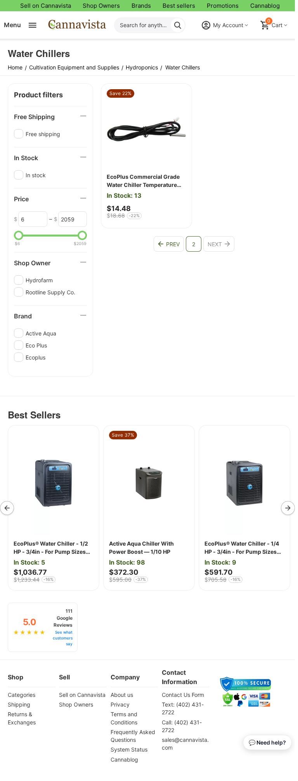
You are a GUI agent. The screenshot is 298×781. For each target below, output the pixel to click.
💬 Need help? (267, 742)
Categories (21, 694)
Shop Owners (101, 5)
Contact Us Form (183, 694)
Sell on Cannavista (45, 5)
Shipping (19, 704)
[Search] (178, 25)
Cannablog (265, 5)
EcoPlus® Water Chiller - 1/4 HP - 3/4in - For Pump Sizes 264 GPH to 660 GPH (241, 548)
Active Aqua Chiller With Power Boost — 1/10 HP (141, 547)
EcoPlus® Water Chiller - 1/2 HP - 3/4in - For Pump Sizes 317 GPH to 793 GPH (51, 548)
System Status (129, 749)
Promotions (223, 5)
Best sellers (179, 5)
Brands (141, 5)
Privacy (120, 704)
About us (122, 694)
